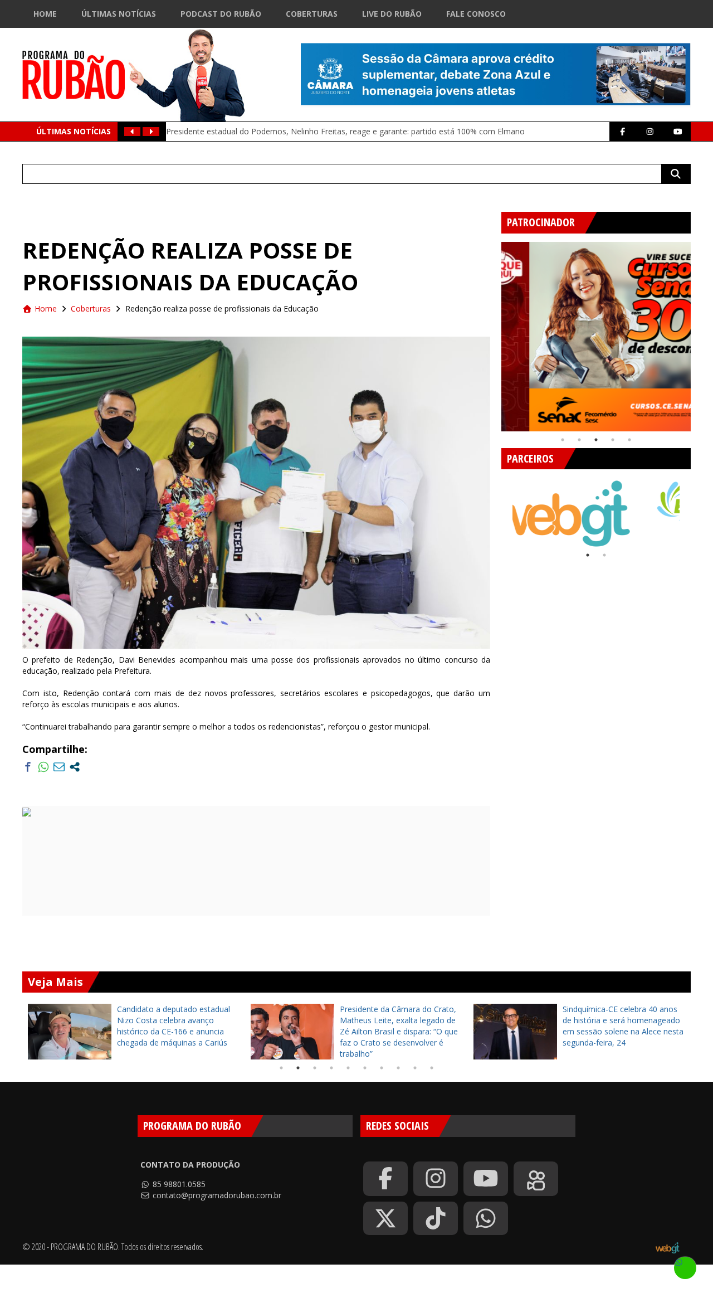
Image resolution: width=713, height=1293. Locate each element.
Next (699, 332)
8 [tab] (398, 1067)
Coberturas (312, 13)
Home (45, 13)
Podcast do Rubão (220, 13)
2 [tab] (579, 439)
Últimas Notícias (118, 13)
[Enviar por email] (59, 766)
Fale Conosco (476, 13)
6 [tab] (364, 1067)
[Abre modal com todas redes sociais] (74, 766)
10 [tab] (431, 1067)
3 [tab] (596, 439)
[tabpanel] (596, 336)
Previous (493, 332)
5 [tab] (629, 439)
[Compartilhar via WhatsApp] (43, 766)
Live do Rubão (392, 13)
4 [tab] (612, 439)
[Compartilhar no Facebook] (27, 766)
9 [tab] (415, 1067)
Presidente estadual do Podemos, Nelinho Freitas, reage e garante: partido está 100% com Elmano (345, 131)
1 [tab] (562, 439)
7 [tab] (381, 1067)
